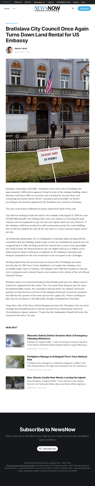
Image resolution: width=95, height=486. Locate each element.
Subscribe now (49, 449)
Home (6, 8)
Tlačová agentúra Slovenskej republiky (20, 466)
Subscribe (84, 8)
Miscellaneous (12, 23)
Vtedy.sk (51, 2)
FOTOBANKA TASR (63, 2)
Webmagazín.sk (39, 2)
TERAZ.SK (18, 2)
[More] (14, 8)
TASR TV (28, 2)
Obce (83, 2)
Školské (76, 2)
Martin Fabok (21, 48)
